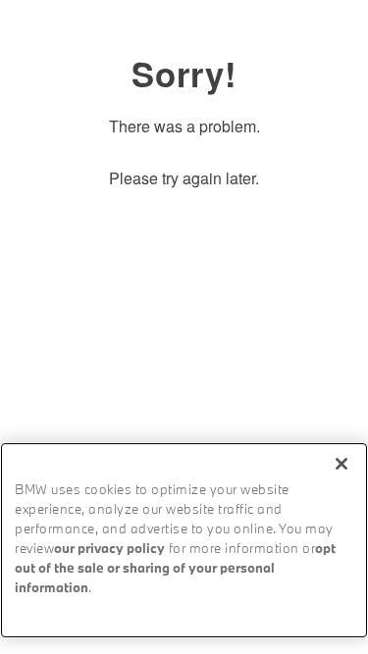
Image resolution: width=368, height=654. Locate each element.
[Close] (341, 463)
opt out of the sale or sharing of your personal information (175, 569)
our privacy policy (109, 549)
